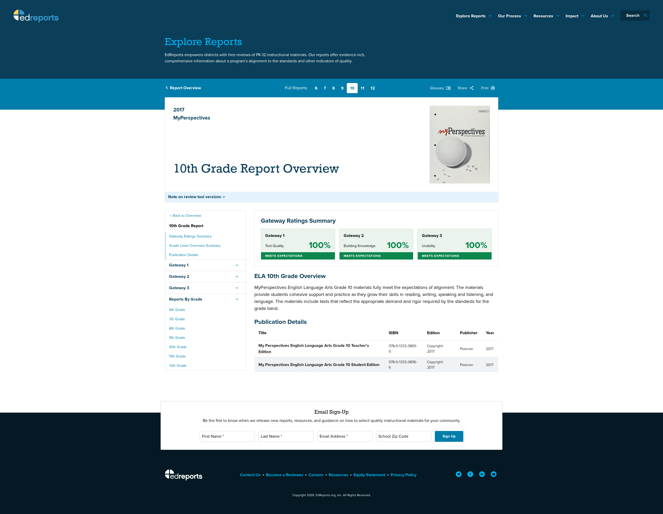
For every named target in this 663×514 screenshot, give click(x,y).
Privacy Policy (403, 475)
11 (362, 88)
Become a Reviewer (284, 475)
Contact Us (250, 475)
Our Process (510, 16)
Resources (544, 16)
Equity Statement (369, 475)
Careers (315, 475)
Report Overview (185, 88)
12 (373, 88)
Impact (572, 16)
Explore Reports (471, 16)
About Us (600, 16)
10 (352, 88)
